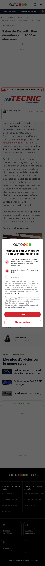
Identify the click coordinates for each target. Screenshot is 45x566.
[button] (22, 277)
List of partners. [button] (14, 293)
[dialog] (22, 283)
